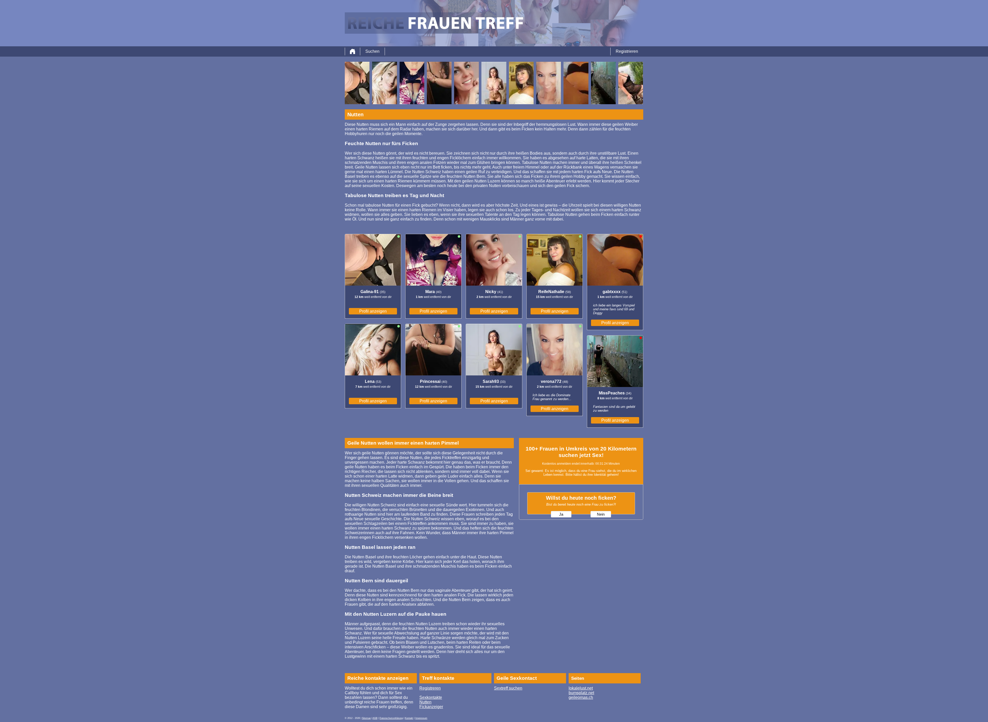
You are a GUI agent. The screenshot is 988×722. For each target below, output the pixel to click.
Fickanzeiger (431, 707)
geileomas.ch (581, 697)
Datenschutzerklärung (391, 718)
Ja (561, 514)
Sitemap (366, 718)
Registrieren (627, 51)
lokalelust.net (581, 688)
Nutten (425, 702)
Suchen (372, 51)
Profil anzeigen (373, 311)
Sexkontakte (430, 697)
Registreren (430, 688)
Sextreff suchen (508, 688)
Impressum (421, 718)
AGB (375, 718)
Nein (601, 514)
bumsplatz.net (581, 693)
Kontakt (409, 718)
